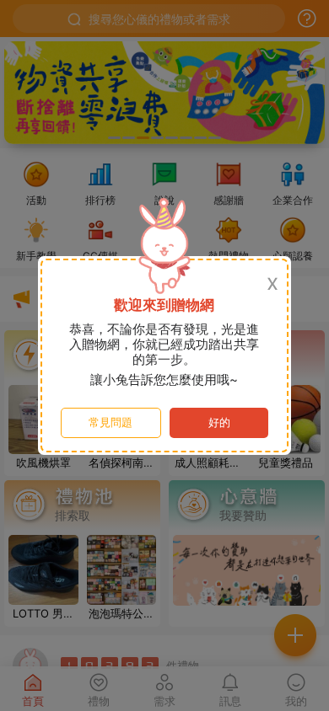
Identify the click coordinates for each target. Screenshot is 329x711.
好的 (219, 422)
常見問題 (110, 422)
